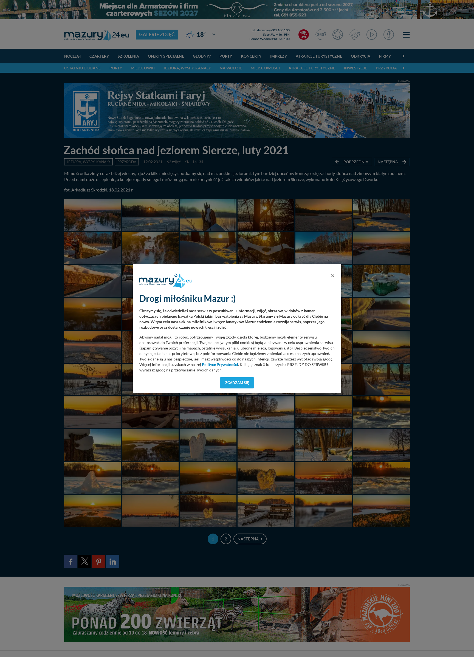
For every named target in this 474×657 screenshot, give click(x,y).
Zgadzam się (237, 382)
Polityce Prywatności (220, 364)
